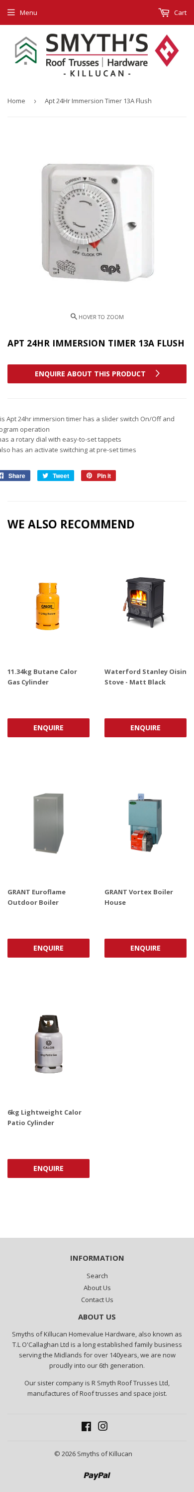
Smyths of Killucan (104, 1453)
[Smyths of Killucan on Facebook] (86, 1427)
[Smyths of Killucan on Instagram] (103, 1427)
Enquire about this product (91, 373)
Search (97, 1275)
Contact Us (97, 1299)
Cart (180, 12)
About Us (97, 1287)
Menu (28, 12)
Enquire (48, 727)
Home (16, 100)
